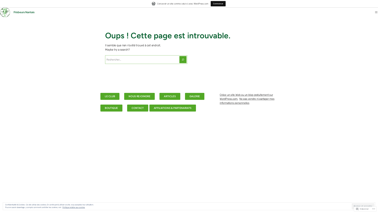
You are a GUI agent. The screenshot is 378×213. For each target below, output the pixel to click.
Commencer (218, 4)
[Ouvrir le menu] (376, 12)
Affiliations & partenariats (173, 107)
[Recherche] (182, 59)
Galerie (194, 96)
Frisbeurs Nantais (24, 12)
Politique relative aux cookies (73, 207)
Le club (110, 96)
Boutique (111, 107)
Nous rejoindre (139, 96)
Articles (170, 96)
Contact (138, 107)
